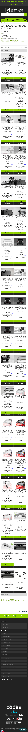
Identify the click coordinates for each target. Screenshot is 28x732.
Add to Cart (7, 412)
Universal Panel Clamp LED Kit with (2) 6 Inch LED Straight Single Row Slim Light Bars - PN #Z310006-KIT (20, 580)
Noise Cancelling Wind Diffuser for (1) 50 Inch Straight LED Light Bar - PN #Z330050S (20, 522)
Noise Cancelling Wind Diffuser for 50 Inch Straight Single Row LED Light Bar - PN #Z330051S (7, 552)
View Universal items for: (12, 599)
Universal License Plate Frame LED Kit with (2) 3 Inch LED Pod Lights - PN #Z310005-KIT (7, 580)
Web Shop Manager (16, 729)
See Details (7, 414)
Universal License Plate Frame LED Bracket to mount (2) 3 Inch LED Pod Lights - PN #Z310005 (20, 552)
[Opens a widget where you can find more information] (23, 729)
